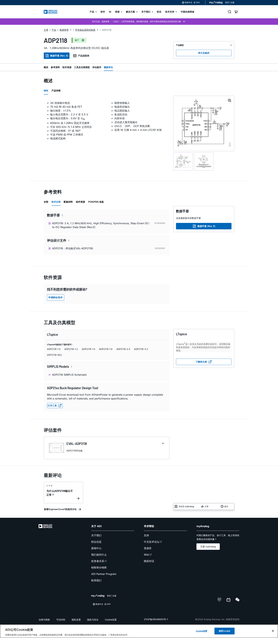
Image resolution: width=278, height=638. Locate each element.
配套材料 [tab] (68, 201)
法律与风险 (44, 619)
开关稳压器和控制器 (85, 29)
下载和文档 (201, 361)
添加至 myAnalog (186, 506)
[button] (71, 30)
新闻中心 (96, 548)
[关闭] (272, 630)
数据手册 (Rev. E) (59, 55)
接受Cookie (224, 630)
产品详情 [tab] (55, 90)
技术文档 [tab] (55, 201)
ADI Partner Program (103, 574)
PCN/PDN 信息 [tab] (96, 201)
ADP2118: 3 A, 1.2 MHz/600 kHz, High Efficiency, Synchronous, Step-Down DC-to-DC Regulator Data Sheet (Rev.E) (101, 225)
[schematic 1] (183, 161)
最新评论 (108, 67)
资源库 (148, 548)
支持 (146, 535)
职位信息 (96, 541)
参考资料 (55, 67)
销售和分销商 (99, 567)
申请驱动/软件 (55, 297)
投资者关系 (97, 561)
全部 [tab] (46, 201)
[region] (139, 631)
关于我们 (96, 535)
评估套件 (96, 67)
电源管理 (64, 29)
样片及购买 (203, 53)
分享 (206, 506)
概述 (46, 67)
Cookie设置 (111, 619)
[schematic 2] (203, 161)
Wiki (146, 554)
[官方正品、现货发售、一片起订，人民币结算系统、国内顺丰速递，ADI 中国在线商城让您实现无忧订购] (139, 21)
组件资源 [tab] (80, 201)
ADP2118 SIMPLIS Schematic (69, 374)
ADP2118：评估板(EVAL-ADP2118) (72, 248)
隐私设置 (76, 619)
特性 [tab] (46, 90)
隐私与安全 (92, 619)
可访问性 (60, 619)
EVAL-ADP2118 (76, 444)
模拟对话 (149, 561)
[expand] (163, 443)
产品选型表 (83, 55)
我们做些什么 (99, 554)
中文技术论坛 (151, 541)
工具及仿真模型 (82, 67)
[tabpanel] (106, 120)
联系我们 (96, 580)
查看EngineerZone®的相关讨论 (60, 509)
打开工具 (52, 405)
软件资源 (66, 67)
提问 (226, 506)
